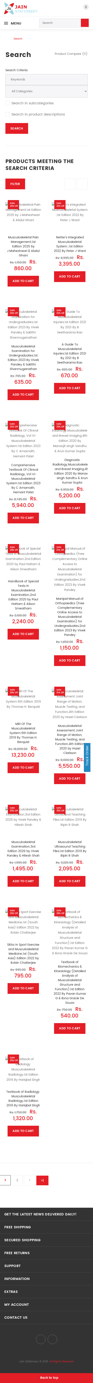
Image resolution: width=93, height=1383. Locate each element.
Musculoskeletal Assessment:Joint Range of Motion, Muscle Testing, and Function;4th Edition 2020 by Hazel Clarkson (70, 739)
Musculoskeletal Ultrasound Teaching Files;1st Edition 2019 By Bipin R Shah (70, 849)
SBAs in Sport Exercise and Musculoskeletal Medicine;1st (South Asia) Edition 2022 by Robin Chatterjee (23, 953)
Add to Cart (23, 281)
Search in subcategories (32, 103)
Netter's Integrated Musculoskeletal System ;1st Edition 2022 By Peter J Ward (70, 244)
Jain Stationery (28, 1362)
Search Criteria (16, 70)
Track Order (87, 756)
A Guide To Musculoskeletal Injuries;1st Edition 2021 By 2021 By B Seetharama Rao (69, 353)
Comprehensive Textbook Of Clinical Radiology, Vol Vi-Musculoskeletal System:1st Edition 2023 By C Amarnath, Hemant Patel (23, 479)
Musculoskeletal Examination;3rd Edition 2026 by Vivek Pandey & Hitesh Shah (23, 849)
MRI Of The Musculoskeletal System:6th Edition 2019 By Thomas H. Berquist (23, 733)
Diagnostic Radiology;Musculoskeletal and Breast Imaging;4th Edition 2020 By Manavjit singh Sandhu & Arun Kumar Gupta (72, 471)
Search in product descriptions (38, 114)
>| (42, 1180)
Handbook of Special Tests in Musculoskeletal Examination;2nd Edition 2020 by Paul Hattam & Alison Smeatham (23, 595)
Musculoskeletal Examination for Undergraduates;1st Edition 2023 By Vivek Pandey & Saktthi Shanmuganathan (23, 357)
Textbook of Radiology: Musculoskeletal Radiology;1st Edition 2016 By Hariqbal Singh (23, 1099)
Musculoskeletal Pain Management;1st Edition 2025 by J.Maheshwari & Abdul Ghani (23, 246)
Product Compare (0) (71, 53)
